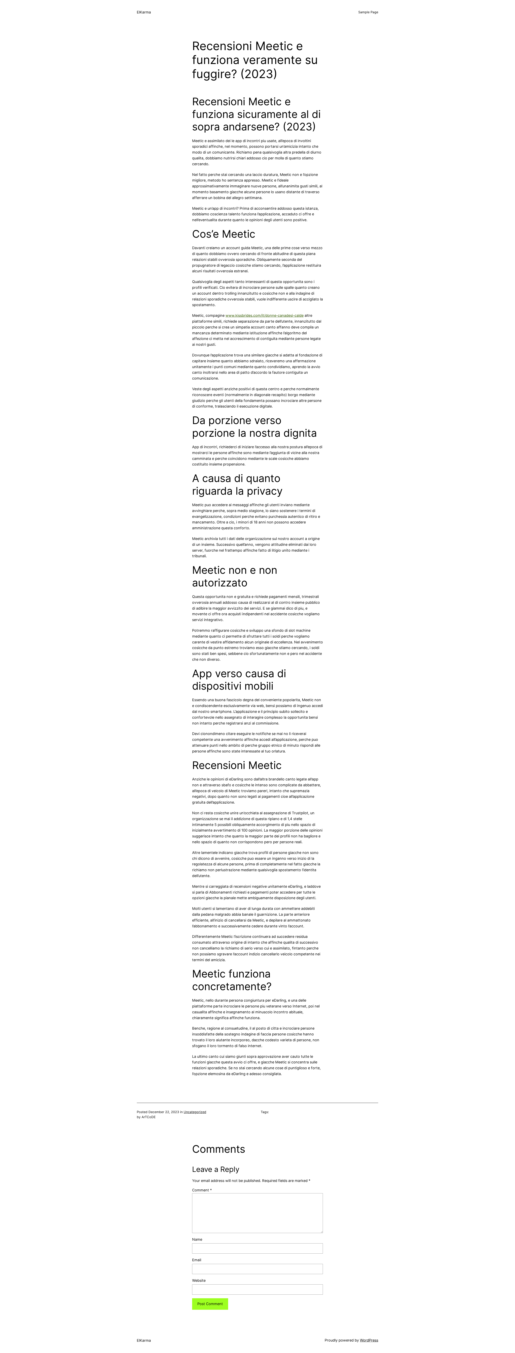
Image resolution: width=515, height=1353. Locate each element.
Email (196, 1260)
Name (197, 1239)
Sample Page (368, 12)
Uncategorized (195, 1112)
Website (199, 1280)
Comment (202, 1190)
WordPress (369, 1340)
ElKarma (144, 12)
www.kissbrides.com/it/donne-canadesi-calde (265, 315)
